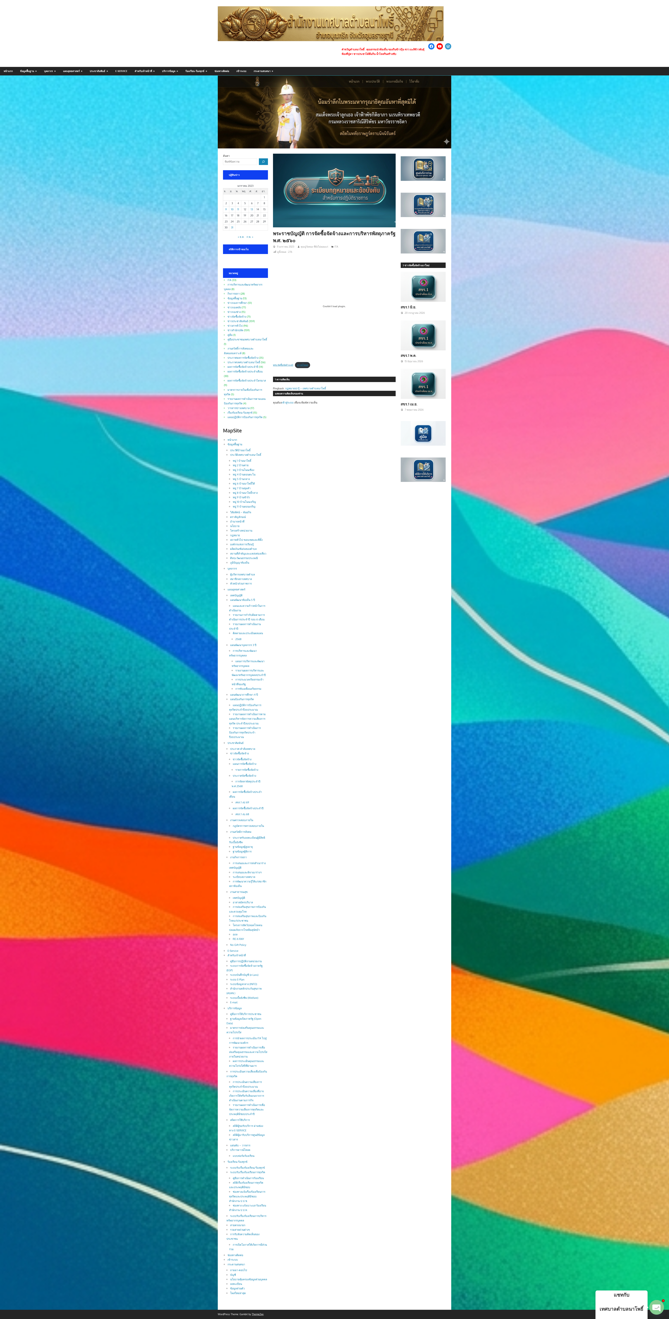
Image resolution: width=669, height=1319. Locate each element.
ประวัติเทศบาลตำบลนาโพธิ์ (245, 454)
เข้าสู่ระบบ (288, 402)
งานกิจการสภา (238, 857)
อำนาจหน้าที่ (237, 521)
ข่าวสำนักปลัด (235, 330)
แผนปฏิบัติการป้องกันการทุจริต (245, 417)
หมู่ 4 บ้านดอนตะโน (244, 474)
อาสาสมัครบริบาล (243, 902)
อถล (235, 934)
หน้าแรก (8, 71)
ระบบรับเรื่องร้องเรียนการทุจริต (247, 1172)
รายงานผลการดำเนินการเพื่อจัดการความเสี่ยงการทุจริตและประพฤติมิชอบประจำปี (247, 1109)
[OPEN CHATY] (656, 1307)
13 (252, 209)
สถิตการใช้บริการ (240, 1120)
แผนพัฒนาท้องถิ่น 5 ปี (242, 600)
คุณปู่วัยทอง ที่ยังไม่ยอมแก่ (314, 246)
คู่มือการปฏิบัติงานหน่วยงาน (246, 961)
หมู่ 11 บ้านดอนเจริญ (244, 506)
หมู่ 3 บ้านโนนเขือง (243, 470)
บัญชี (233, 1274)
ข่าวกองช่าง (234, 312)
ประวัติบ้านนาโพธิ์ (240, 450)
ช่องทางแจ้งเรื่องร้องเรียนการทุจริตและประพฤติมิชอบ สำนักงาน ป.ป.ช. (247, 1196)
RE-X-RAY (238, 939)
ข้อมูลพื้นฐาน (27, 71)
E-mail (233, 1002)
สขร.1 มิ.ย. (408, 307)
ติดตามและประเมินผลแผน (248, 633)
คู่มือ (230, 335)
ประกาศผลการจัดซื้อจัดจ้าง (243, 357)
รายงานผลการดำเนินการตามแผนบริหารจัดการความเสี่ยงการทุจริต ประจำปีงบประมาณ (247, 719)
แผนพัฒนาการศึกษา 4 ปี (244, 694)
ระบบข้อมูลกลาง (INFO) (243, 984)
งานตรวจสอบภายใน (241, 820)
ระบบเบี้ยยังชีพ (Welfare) (244, 997)
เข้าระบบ (241, 71)
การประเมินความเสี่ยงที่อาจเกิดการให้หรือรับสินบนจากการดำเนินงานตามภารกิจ (246, 1096)
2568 (238, 639)
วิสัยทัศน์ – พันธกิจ (240, 512)
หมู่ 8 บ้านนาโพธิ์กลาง (245, 492)
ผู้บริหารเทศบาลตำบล (242, 574)
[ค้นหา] (263, 161)
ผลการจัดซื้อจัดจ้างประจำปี (243, 366)
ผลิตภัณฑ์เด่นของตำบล (243, 549)
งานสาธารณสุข (239, 892)
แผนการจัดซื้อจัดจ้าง (244, 764)
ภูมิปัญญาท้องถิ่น (239, 562)
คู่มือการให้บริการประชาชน (245, 1014)
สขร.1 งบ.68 (242, 814)
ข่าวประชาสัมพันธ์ (238, 321)
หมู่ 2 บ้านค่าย (241, 465)
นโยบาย (235, 526)
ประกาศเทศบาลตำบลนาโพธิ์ (244, 362)
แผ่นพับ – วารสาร (240, 1145)
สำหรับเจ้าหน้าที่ (143, 71)
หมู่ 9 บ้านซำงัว (241, 497)
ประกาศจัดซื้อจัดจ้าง (244, 775)
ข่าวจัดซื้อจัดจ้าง (237, 316)
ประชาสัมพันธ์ (97, 71)
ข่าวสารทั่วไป (235, 325)
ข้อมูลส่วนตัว (237, 1288)
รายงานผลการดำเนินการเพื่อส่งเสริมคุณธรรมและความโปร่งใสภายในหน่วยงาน (248, 1052)
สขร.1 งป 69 (242, 802)
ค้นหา (226, 155)
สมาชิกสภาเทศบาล (241, 579)
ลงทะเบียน (236, 1284)
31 (232, 227)
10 (232, 209)
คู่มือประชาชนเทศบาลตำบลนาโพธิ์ (247, 339)
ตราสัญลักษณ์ (238, 517)
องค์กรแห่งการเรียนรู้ (242, 544)
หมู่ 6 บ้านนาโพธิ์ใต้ (244, 483)
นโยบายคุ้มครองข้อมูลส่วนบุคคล (248, 1279)
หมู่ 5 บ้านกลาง (241, 479)
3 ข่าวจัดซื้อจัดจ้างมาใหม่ (416, 265)
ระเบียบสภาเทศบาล (244, 877)
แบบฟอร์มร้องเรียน (243, 1156)
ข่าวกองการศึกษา (237, 303)
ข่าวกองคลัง (234, 307)
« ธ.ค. (241, 237)
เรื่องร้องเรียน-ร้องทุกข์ (240, 412)
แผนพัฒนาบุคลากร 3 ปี (243, 645)
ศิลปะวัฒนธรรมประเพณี (244, 558)
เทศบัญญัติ (236, 595)
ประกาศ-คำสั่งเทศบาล (242, 749)
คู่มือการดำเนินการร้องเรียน (248, 1178)
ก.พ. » (250, 237)
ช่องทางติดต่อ (221, 71)
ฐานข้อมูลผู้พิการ (242, 851)
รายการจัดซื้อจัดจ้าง (246, 769)
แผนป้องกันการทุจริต (242, 699)
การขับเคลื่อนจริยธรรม (248, 688)
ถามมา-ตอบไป (238, 1270)
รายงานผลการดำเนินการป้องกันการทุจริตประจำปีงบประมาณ (245, 732)
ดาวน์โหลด (302, 365)
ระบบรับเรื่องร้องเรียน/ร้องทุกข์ (247, 1167)
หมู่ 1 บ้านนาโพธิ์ (242, 460)
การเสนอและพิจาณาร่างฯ (247, 872)
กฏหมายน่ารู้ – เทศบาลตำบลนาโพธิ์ (305, 388)
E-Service (121, 71)
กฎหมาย (235, 535)
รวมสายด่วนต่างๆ (240, 1229)
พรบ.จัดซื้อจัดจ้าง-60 (283, 365)
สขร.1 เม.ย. (409, 404)
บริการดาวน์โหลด (240, 1150)
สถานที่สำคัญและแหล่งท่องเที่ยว (248, 553)
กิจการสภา (234, 293)
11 (238, 209)
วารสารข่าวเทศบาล (239, 408)
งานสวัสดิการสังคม (240, 831)
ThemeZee (258, 1314)
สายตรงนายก (237, 1225)
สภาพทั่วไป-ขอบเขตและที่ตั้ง (246, 539)
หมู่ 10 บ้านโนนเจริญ (244, 501)
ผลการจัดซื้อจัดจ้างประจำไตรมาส (247, 380)
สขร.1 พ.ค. (408, 355)
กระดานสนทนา (262, 71)
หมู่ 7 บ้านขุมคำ (242, 488)
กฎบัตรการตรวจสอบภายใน (248, 826)
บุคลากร (48, 71)
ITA (336, 246)
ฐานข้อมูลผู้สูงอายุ (243, 846)
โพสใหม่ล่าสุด (238, 1293)
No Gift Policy (238, 945)
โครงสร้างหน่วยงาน (241, 530)
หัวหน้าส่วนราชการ (241, 583)
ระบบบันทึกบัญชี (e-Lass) (244, 974)
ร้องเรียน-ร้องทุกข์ (194, 71)
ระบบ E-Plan (237, 979)
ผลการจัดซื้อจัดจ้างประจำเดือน (245, 371)
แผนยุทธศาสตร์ (71, 71)
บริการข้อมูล (168, 71)
